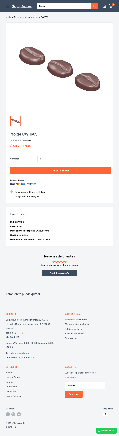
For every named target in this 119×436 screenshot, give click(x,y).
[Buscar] (94, 6)
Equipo (9, 381)
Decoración (11, 386)
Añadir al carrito (61, 170)
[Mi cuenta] (104, 6)
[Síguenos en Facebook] (8, 414)
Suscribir (73, 394)
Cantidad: (15, 158)
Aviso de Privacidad (74, 333)
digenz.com (11, 427)
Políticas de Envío (74, 328)
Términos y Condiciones (77, 324)
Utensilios (11, 391)
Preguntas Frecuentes (76, 319)
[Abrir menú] (7, 6)
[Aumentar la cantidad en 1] (41, 159)
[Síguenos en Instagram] (13, 414)
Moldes (9, 372)
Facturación (71, 338)
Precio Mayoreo (13, 395)
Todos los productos (23, 17)
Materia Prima (13, 377)
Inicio (8, 17)
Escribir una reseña (59, 273)
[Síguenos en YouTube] (19, 414)
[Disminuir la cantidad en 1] (25, 159)
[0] (111, 6)
